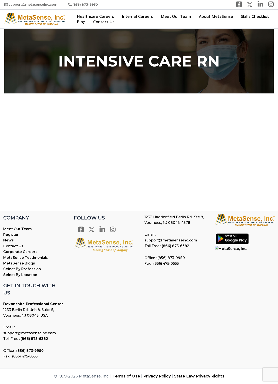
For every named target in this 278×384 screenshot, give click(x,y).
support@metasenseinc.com (33, 4)
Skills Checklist (255, 16)
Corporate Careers (20, 252)
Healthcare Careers (95, 16)
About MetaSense (216, 16)
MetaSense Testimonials (25, 258)
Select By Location (20, 275)
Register (11, 235)
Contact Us (103, 21)
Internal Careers (137, 16)
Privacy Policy (157, 376)
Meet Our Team (176, 16)
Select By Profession (22, 269)
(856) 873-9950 (85, 4)
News (8, 240)
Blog (81, 21)
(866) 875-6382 (34, 339)
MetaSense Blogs (19, 263)
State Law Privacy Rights (199, 376)
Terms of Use (126, 376)
